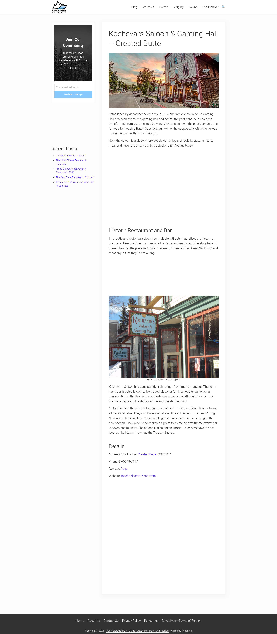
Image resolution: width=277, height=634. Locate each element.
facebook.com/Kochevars (138, 476)
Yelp (124, 468)
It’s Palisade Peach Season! (70, 155)
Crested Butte (147, 454)
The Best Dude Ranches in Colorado (75, 177)
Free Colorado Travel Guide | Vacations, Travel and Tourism (137, 630)
